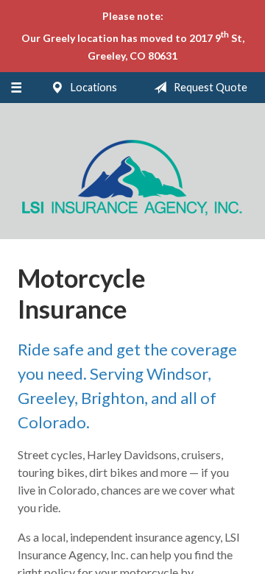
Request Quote (209, 87)
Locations (92, 87)
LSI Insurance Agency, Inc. (132, 178)
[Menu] (16, 87)
